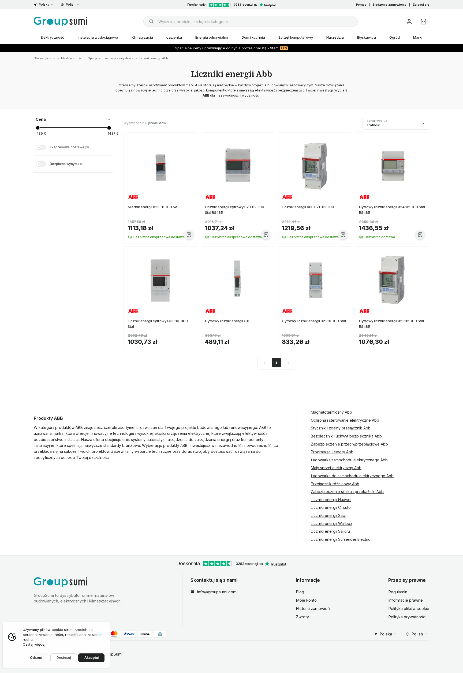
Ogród (394, 37)
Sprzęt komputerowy (295, 37)
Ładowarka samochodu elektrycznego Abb (349, 460)
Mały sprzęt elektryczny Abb (336, 467)
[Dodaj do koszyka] (189, 235)
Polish (70, 4)
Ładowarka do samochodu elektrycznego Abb (352, 475)
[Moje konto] (409, 22)
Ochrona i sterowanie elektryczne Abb (345, 420)
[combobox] (250, 21)
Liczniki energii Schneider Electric (340, 539)
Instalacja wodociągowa (98, 37)
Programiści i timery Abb (332, 452)
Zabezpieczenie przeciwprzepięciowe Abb (349, 444)
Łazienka (174, 37)
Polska (44, 4)
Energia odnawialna (211, 37)
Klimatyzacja (142, 37)
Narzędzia (335, 37)
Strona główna (44, 58)
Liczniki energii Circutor (331, 507)
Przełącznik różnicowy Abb (335, 483)
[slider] (38, 128)
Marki (417, 37)
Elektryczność (52, 37)
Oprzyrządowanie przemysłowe (110, 58)
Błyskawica (366, 37)
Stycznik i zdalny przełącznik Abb (341, 428)
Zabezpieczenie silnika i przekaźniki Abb (347, 491)
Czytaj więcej (34, 644)
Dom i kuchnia (253, 37)
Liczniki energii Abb (153, 58)
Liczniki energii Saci (328, 515)
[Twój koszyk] (423, 22)
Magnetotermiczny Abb (331, 412)
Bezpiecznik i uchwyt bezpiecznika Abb (346, 436)
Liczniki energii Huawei (331, 499)
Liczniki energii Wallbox (331, 523)
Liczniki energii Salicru (330, 531)
